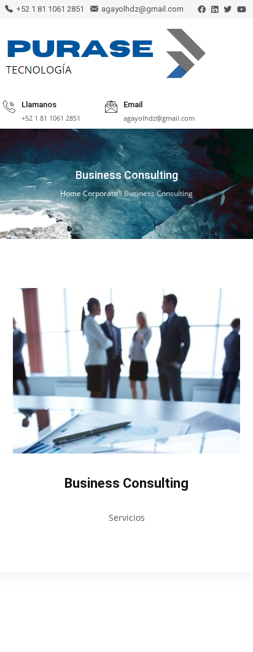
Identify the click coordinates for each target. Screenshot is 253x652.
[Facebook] (202, 9)
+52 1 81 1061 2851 (50, 9)
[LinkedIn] (214, 9)
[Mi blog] (105, 56)
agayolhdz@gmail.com (142, 9)
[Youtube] (241, 9)
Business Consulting (126, 483)
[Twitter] (228, 9)
